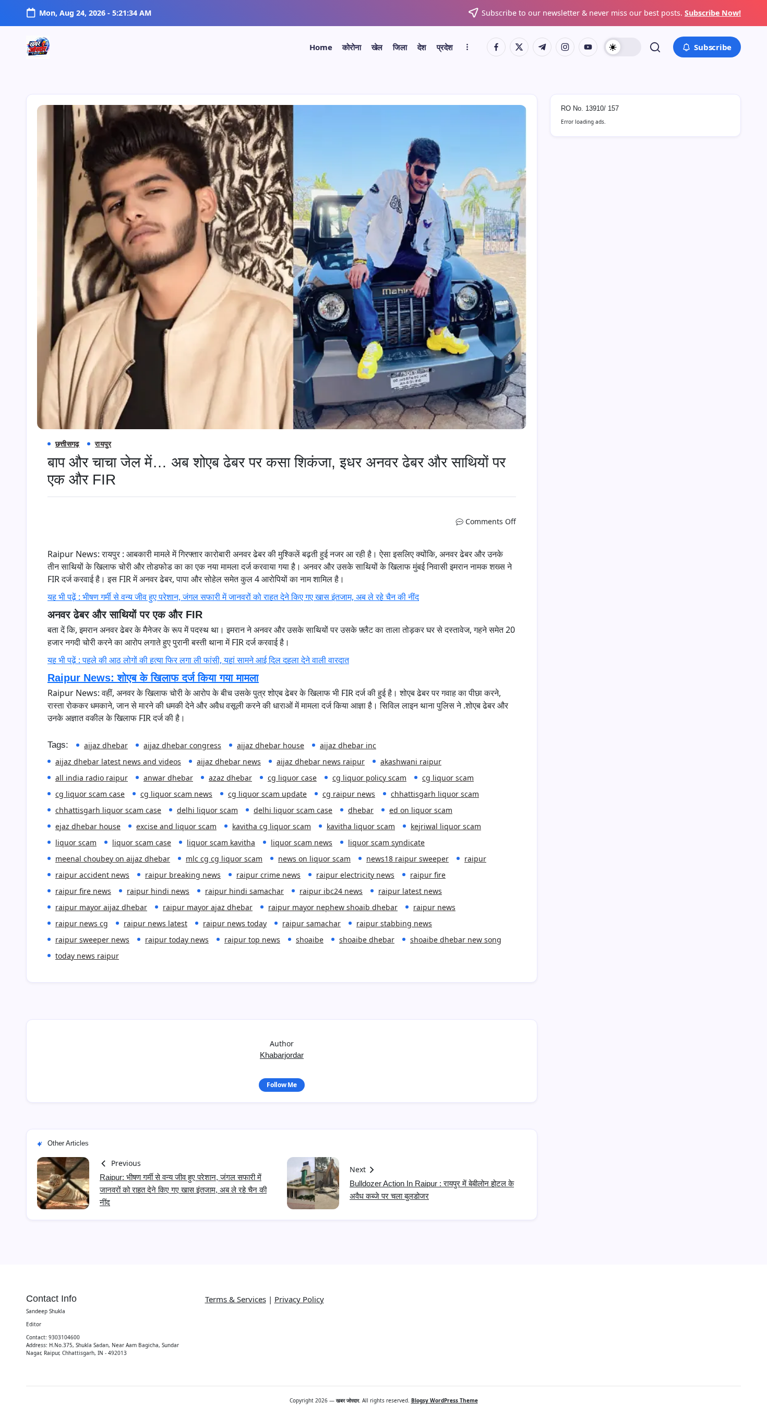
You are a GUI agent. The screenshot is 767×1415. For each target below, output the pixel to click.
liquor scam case (141, 842)
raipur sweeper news (92, 940)
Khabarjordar (282, 1055)
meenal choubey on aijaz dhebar (112, 859)
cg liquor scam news (176, 794)
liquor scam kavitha (221, 842)
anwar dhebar (168, 778)
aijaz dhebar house (270, 745)
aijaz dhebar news (229, 762)
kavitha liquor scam (361, 826)
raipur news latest (155, 923)
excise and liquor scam (176, 826)
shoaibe (309, 940)
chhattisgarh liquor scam (435, 794)
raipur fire (428, 875)
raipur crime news (268, 875)
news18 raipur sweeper (407, 859)
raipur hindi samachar (244, 891)
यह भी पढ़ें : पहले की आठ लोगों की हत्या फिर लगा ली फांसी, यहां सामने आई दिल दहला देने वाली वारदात (198, 660)
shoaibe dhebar (366, 940)
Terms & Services (235, 1299)
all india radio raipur (91, 778)
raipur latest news (410, 891)
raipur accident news (92, 875)
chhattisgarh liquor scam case (108, 810)
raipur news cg (81, 923)
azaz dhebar (230, 778)
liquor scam (76, 842)
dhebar (361, 810)
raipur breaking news (183, 875)
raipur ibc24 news (331, 891)
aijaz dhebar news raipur (321, 762)
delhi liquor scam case (293, 810)
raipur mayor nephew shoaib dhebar (333, 907)
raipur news (434, 907)
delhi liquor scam (207, 810)
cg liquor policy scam (369, 778)
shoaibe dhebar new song (455, 940)
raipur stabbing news (394, 923)
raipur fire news (83, 891)
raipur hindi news (158, 891)
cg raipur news (348, 794)
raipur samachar (311, 923)
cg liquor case (292, 778)
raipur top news (252, 940)
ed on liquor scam (420, 810)
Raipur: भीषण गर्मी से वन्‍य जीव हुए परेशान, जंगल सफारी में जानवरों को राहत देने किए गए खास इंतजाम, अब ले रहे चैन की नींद (183, 1190)
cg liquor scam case (90, 794)
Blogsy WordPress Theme (444, 1400)
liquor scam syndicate (386, 842)
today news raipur (87, 956)
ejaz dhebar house (88, 826)
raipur (475, 859)
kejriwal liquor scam (446, 826)
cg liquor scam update (267, 794)
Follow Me (282, 1084)
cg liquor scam (448, 778)
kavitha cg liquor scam (271, 826)
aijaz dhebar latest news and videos (118, 762)
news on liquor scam (314, 859)
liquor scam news (301, 842)
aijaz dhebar (106, 745)
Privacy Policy (299, 1299)
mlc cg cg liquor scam (224, 859)
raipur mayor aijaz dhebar (101, 907)
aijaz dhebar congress (182, 745)
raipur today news (177, 940)
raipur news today (235, 923)
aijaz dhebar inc (348, 745)
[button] (622, 47)
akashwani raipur (410, 762)
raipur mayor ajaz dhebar (208, 907)
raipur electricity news (355, 875)
